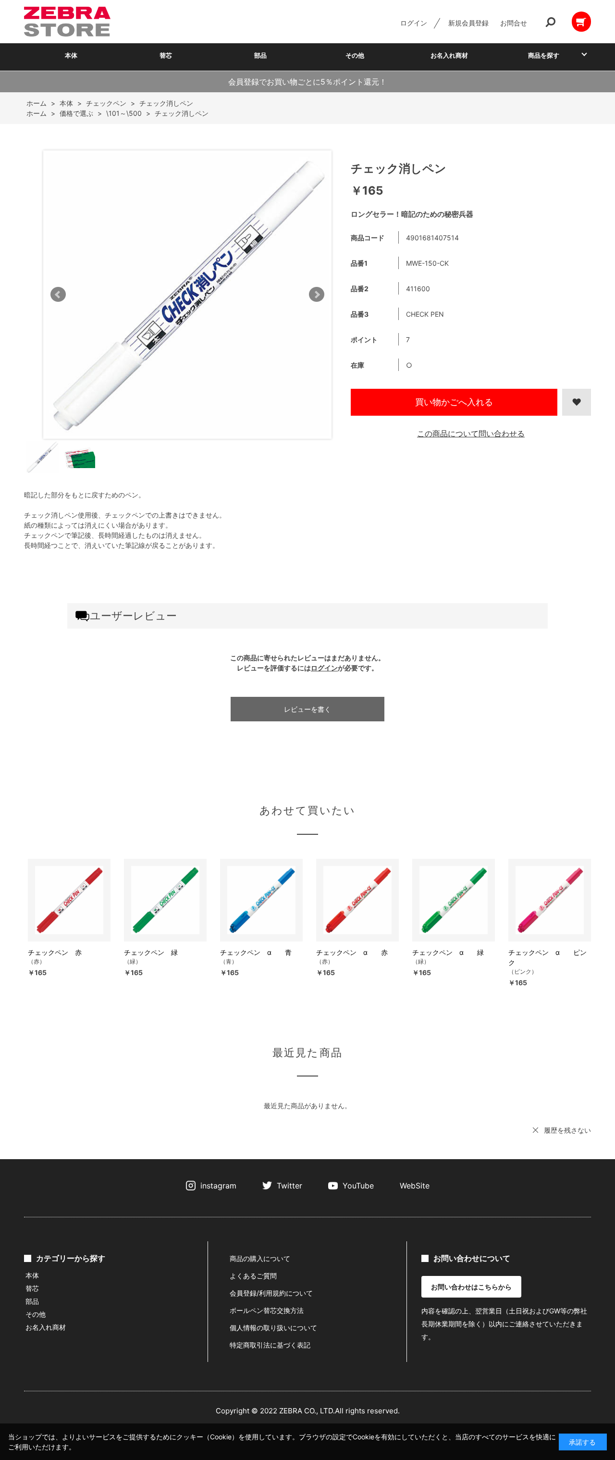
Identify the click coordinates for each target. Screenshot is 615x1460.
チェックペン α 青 (256, 952)
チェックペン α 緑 (448, 952)
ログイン (413, 23)
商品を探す (543, 55)
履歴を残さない (567, 1130)
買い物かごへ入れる (454, 402)
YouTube (358, 1185)
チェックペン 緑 (151, 952)
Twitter (289, 1185)
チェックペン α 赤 (352, 952)
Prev (58, 294)
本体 (71, 55)
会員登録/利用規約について (271, 1293)
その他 (354, 55)
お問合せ (513, 23)
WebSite (415, 1185)
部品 (260, 55)
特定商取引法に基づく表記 (270, 1345)
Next (316, 294)
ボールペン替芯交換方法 (267, 1310)
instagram (218, 1185)
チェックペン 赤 (55, 952)
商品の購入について (260, 1258)
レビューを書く (307, 709)
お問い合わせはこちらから (471, 1287)
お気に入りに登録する (576, 402)
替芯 (166, 55)
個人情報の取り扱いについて (273, 1328)
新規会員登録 (468, 23)
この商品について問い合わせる (471, 433)
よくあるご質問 (253, 1276)
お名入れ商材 (449, 55)
